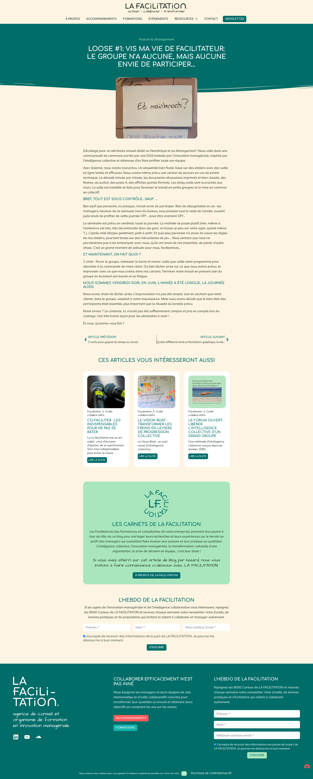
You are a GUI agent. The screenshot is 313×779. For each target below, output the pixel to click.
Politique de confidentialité (211, 773)
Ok (184, 773)
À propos (73, 18)
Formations (132, 18)
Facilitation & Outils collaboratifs (99, 413)
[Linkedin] (16, 737)
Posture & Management (156, 39)
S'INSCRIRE (156, 647)
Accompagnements (101, 18)
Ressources (184, 18)
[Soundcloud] (38, 737)
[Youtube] (27, 737)
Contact (211, 18)
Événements (158, 18)
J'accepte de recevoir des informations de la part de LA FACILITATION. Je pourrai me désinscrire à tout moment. (148, 638)
